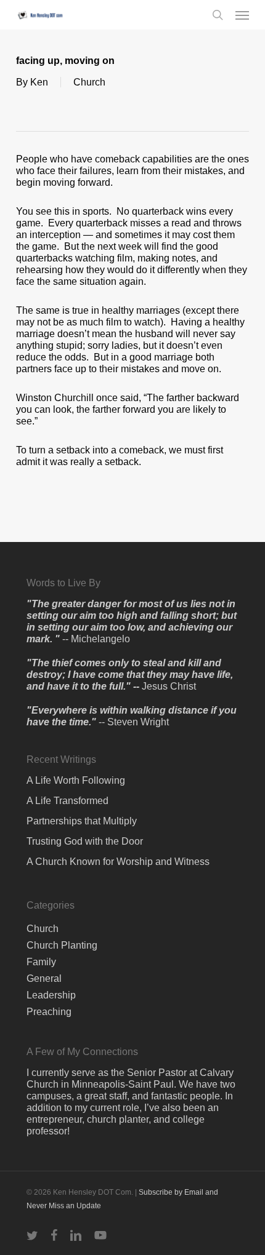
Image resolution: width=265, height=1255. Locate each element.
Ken (39, 82)
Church (89, 82)
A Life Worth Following (75, 780)
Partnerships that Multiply (81, 821)
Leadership (51, 995)
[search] (217, 14)
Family (41, 962)
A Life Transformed (67, 800)
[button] (242, 15)
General (44, 978)
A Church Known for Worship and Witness (118, 861)
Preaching (48, 1011)
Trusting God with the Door (84, 841)
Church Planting (61, 945)
